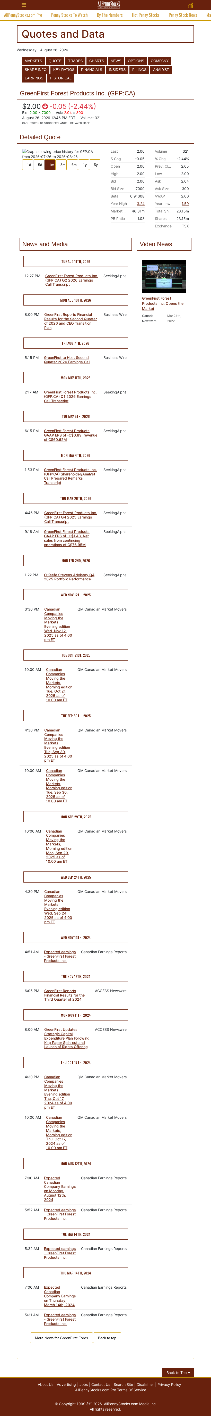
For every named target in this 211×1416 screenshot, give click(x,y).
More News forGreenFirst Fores (61, 1338)
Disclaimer (145, 1384)
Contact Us (100, 1384)
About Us (45, 1384)
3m (63, 165)
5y (96, 165)
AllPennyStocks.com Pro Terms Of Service (110, 1390)
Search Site (123, 1384)
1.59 (185, 203)
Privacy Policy (169, 1384)
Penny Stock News (183, 15)
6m (74, 165)
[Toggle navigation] (24, 5)
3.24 (141, 203)
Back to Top (177, 1372)
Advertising (66, 1384)
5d (40, 165)
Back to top (107, 1338)
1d (29, 165)
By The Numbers (110, 15)
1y (85, 165)
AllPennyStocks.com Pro (23, 15)
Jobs (84, 1384)
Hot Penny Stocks (146, 15)
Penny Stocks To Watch (69, 15)
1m (51, 165)
